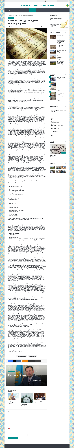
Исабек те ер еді (24, 404)
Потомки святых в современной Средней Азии (61, 88)
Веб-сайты (29, 433)
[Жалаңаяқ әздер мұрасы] (52, 167)
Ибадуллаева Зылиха (21, 356)
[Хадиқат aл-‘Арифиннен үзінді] (53, 52)
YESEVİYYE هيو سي (60, 45)
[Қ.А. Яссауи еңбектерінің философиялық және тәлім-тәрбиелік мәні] (53, 98)
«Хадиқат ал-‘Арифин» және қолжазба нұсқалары (19, 376)
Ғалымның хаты (15, 15)
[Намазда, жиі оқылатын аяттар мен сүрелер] (53, 94)
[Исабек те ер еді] (27, 398)
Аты (9, 428)
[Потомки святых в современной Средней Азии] (53, 88)
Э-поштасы (10, 433)
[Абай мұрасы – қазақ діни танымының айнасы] (13, 396)
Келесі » (51, 26)
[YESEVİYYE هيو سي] (53, 47)
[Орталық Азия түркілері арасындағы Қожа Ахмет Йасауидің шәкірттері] (53, 57)
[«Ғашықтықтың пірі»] (40, 396)
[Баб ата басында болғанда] (63, 167)
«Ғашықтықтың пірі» (38, 401)
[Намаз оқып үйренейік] (53, 79)
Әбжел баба (53, 155)
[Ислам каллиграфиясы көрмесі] (52, 171)
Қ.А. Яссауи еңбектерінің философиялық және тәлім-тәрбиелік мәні (61, 98)
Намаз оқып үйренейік (61, 77)
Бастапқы (10, 15)
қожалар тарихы (32, 356)
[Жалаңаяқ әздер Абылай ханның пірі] (63, 171)
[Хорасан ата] (58, 171)
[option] (26, 375)
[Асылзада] (53, 84)
